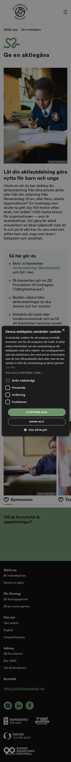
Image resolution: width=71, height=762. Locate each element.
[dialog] (35, 381)
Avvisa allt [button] (36, 421)
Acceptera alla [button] (36, 412)
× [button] (63, 330)
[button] (35, 372)
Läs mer (10, 367)
